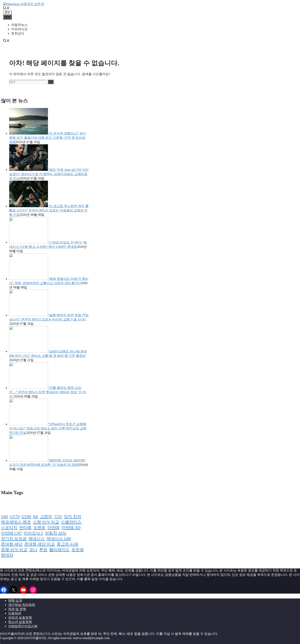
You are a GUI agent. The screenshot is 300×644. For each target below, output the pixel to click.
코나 (33, 549)
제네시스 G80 (59, 538)
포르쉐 (77, 549)
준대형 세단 (11, 544)
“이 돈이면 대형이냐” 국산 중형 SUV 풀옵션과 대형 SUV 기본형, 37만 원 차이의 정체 (47, 138)
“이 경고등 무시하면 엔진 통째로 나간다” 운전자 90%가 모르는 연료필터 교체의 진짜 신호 (49, 210)
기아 (58, 516)
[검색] (51, 82)
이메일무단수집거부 (23, 626)
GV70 (15, 516)
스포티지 (9, 527)
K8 (35, 516)
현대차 (7, 555)
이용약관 (14, 613)
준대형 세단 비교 (39, 544)
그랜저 (46, 516)
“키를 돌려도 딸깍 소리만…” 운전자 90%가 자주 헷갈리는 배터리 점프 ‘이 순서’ (47, 392)
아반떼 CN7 (11, 533)
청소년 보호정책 (20, 622)
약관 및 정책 (17, 609)
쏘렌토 (39, 527)
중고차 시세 (67, 544)
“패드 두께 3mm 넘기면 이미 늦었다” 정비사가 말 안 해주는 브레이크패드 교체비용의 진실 (49, 174)
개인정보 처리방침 (21, 604)
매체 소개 (15, 600)
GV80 (26, 516)
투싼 (43, 549)
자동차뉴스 (19, 25)
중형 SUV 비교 (14, 549)
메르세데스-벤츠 (16, 522)
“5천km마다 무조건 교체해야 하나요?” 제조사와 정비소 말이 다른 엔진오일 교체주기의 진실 (47, 428)
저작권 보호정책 (20, 617)
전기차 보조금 (14, 538)
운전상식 (17, 33)
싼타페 (25, 527)
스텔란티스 (71, 522)
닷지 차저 (72, 516)
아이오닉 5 (33, 533)
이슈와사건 (19, 29)
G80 (4, 516)
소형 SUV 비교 (46, 522)
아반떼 (53, 527)
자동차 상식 (55, 533)
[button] (6, 8)
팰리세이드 (59, 549)
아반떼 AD (70, 527)
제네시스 (36, 538)
